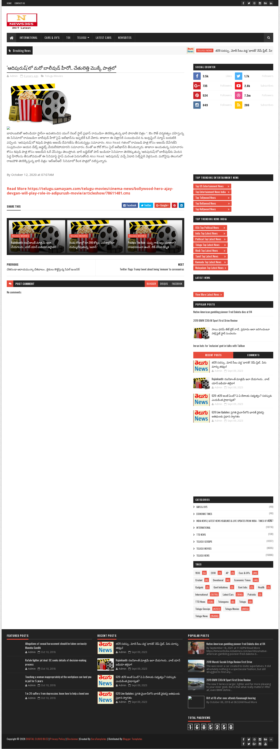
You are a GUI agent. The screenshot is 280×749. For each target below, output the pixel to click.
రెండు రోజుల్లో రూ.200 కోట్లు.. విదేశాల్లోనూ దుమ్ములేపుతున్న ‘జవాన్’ (91, 244)
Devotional (218, 580)
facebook (177, 283)
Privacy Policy (57, 739)
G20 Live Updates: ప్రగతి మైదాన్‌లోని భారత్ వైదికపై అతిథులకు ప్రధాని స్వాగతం (238, 414)
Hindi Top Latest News (209, 250)
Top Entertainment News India (211, 192)
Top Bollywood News (211, 203)
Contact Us (20, 3)
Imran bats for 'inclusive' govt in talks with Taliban (219, 346)
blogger (151, 283)
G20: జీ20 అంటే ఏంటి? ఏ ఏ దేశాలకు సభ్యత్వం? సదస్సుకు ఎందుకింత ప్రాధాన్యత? (242, 397)
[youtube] (265, 744)
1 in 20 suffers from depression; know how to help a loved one (57, 693)
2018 (213, 573)
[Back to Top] (271, 739)
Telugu (82, 37)
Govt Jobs (242, 587)
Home (9, 3)
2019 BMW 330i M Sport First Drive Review (215, 320)
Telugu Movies (54, 76)
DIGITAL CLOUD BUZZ (37, 739)
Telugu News (191, 50)
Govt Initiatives (221, 587)
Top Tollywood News (211, 198)
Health (261, 587)
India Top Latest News (209, 233)
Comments (253, 355)
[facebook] (243, 3)
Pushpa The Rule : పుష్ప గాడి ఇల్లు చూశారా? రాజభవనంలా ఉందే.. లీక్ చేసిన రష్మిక (151, 244)
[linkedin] (271, 3)
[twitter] (249, 3)
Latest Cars (104, 37)
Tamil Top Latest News (209, 256)
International (29, 37)
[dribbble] (254, 3)
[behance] (265, 3)
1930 (197, 573)
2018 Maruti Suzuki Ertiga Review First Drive (229, 662)
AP (227, 573)
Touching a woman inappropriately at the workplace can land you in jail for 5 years (58, 679)
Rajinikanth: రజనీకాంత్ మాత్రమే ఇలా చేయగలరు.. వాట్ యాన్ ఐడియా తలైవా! (33, 244)
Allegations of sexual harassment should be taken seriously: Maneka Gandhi (56, 646)
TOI (68, 37)
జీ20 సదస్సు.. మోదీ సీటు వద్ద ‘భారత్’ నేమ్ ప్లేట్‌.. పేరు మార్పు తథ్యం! (239, 50)
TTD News (201, 534)
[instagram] (260, 3)
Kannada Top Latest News (209, 262)
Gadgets (199, 587)
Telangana (223, 601)
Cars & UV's (52, 37)
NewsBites (125, 37)
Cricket (198, 580)
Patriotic (252, 594)
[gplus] (254, 744)
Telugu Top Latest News (209, 245)
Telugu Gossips (204, 541)
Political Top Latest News (209, 239)
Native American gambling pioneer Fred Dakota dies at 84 (222, 312)
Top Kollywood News (211, 209)
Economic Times (204, 514)
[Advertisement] (198, 19)
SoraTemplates (99, 739)
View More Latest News (207, 294)
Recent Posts (213, 355)
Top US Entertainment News (211, 186)
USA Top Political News (209, 227)
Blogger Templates (132, 739)
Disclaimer (72, 739)
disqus (164, 283)
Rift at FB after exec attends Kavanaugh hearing (231, 698)
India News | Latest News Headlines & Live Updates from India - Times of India (234, 521)
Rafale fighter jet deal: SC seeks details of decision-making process (55, 662)
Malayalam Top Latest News (209, 268)
